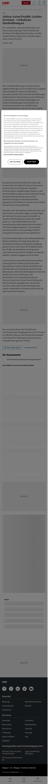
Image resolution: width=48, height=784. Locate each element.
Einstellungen (15, 162)
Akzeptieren (31, 162)
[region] (24, 139)
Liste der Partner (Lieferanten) (13, 154)
